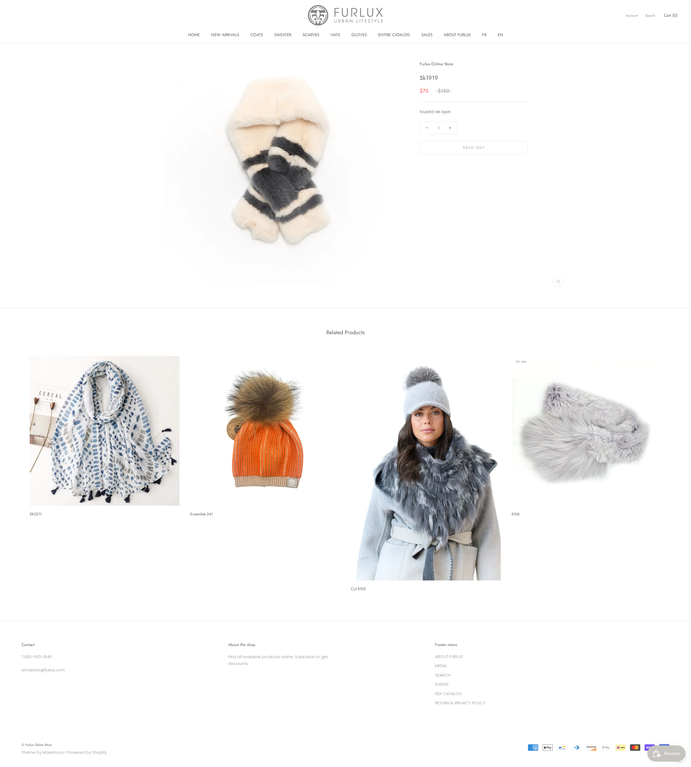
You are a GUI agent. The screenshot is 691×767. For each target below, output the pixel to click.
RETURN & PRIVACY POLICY (460, 703)
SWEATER (282, 35)
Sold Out (474, 147)
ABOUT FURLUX (457, 35)
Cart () (671, 15)
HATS (335, 35)
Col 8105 (358, 589)
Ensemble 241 (201, 514)
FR (484, 35)
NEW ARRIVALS (225, 35)
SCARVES (311, 35)
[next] (674, 471)
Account (632, 15)
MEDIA (441, 665)
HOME (194, 35)
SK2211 (36, 514)
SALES (426, 35)
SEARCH (442, 675)
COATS (256, 35)
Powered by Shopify (87, 752)
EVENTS (442, 684)
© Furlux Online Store (37, 744)
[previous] (17, 471)
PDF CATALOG (448, 694)
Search (650, 15)
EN (500, 35)
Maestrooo (53, 752)
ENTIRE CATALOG (394, 35)
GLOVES (359, 35)
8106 (516, 514)
